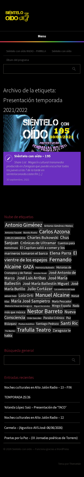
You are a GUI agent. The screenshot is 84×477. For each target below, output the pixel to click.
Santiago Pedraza (47, 324)
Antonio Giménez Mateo (58, 226)
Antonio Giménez (23, 225)
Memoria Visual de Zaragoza (18, 306)
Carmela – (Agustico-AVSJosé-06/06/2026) (33, 428)
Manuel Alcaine (52, 294)
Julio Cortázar (39, 288)
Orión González (34, 318)
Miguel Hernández (42, 306)
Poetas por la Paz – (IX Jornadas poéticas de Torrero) (41, 438)
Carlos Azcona (54, 231)
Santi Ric (69, 323)
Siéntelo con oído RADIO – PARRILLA (26, 51)
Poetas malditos (26, 324)
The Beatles (10, 331)
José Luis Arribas (31, 278)
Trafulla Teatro (34, 329)
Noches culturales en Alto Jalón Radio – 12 (34, 417)
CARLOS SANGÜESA (15, 238)
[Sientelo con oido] (16, 22)
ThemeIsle (75, 463)
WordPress (63, 449)
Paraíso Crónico (53, 318)
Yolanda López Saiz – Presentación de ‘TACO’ (35, 407)
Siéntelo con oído (61, 51)
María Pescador (61, 301)
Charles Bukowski (42, 237)
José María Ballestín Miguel (46, 283)
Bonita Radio (30, 232)
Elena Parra (60, 253)
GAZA (28, 267)
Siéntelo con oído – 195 (32, 156)
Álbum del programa (17, 60)
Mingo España (61, 306)
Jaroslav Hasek (40, 273)
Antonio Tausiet (13, 232)
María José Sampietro (30, 301)
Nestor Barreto (45, 311)
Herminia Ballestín (45, 267)
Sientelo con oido (22, 449)
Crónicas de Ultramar (38, 242)
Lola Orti (26, 295)
